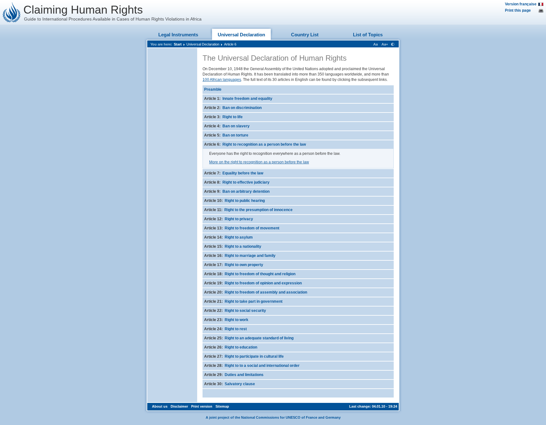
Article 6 (230, 44)
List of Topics (368, 34)
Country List (304, 34)
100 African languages (222, 79)
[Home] (11, 12)
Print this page (518, 10)
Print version (201, 406)
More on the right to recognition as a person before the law (259, 162)
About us (159, 406)
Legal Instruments (178, 34)
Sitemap (222, 406)
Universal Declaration (241, 34)
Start (178, 44)
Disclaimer (179, 406)
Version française (521, 4)
